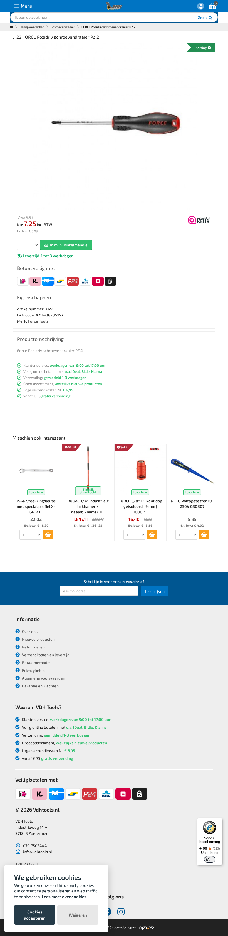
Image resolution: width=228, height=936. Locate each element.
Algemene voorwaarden (43, 678)
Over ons (29, 631)
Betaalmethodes (36, 662)
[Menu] (219, 821)
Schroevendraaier (63, 27)
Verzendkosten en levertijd (45, 654)
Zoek (203, 17)
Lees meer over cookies (64, 896)
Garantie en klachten (40, 685)
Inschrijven (155, 591)
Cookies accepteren (35, 914)
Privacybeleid (33, 670)
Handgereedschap (32, 27)
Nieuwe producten (38, 639)
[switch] (209, 859)
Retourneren (33, 647)
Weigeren (78, 914)
